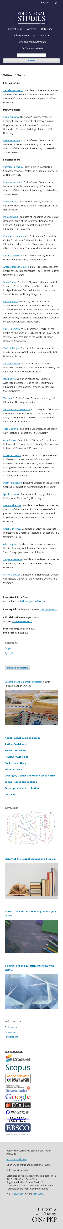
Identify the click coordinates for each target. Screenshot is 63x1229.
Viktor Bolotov (10, 301)
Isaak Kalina (9, 378)
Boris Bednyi (10, 282)
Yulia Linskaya (10, 428)
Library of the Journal (17, 858)
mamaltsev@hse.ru (22, 621)
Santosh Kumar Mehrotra (16, 409)
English (8, 648)
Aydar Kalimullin (11, 363)
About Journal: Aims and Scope (23, 737)
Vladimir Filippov (11, 348)
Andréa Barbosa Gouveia (16, 266)
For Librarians (11, 1036)
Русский (9, 653)
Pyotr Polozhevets (12, 482)
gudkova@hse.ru (48, 609)
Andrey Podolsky (12, 455)
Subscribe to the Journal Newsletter (23, 681)
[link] (32, 601)
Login (55, 2)
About (43, 35)
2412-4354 (37, 1194)
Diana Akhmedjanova (14, 236)
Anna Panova (10, 440)
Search (31, 60)
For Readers (11, 1027)
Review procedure (15, 750)
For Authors (10, 1031)
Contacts (10, 794)
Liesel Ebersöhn (11, 328)
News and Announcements (31, 41)
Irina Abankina (10, 216)
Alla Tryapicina (10, 544)
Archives (31, 28)
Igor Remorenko (11, 494)
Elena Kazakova (11, 140)
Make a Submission (17, 667)
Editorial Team (13, 769)
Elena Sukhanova (12, 505)
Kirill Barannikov (11, 255)
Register (45, 2)
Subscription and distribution (22, 788)
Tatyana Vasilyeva (12, 559)
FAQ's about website (32, 48)
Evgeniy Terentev (12, 528)
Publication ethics (15, 763)
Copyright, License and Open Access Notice (30, 775)
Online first (46, 28)
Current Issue (15, 28)
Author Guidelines (15, 744)
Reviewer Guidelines (16, 756)
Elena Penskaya (11, 116)
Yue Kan (7, 398)
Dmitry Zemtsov (11, 574)
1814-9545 (17, 1194)
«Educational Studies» (43, 858)
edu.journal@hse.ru (16, 1159)
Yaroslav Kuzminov (13, 90)
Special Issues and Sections (21, 781)
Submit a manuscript (24, 35)
